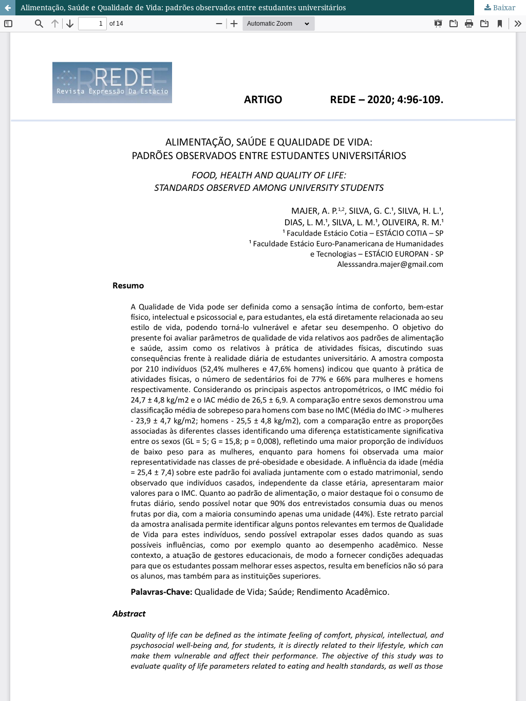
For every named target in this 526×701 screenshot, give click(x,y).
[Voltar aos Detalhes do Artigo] (7, 7)
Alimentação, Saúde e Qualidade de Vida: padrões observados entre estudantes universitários (183, 7)
